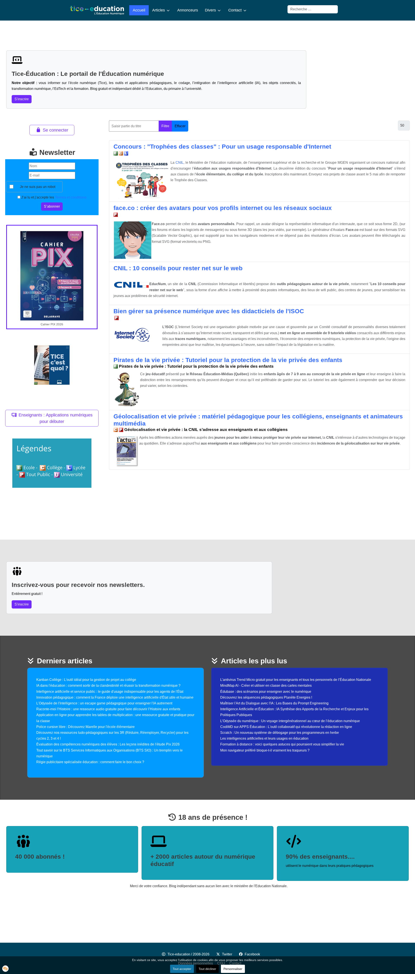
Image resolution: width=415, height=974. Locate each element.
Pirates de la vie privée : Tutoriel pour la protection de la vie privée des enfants (227, 360)
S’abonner (52, 206)
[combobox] (312, 9)
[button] (5, 968)
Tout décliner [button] (207, 969)
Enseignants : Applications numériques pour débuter (56, 418)
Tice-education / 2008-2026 (188, 954)
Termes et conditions (70, 197)
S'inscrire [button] (21, 99)
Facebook (252, 954)
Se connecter (55, 130)
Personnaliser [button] (232, 969)
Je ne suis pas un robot (37, 187)
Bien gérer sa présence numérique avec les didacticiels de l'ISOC (208, 311)
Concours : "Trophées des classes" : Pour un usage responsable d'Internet (222, 146)
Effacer (180, 126)
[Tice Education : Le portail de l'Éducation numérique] (97, 10)
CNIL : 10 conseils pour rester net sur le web (178, 268)
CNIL (180, 162)
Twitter (227, 954)
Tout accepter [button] (182, 969)
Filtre (165, 126)
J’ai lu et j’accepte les (53, 197)
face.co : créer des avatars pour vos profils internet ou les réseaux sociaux (222, 208)
